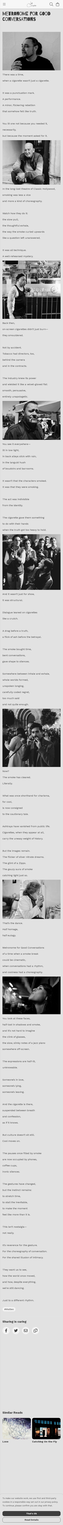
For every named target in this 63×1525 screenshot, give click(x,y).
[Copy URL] (35, 1330)
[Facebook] (6, 1330)
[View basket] (57, 4)
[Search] (51, 4)
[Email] (25, 1330)
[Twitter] (16, 1330)
